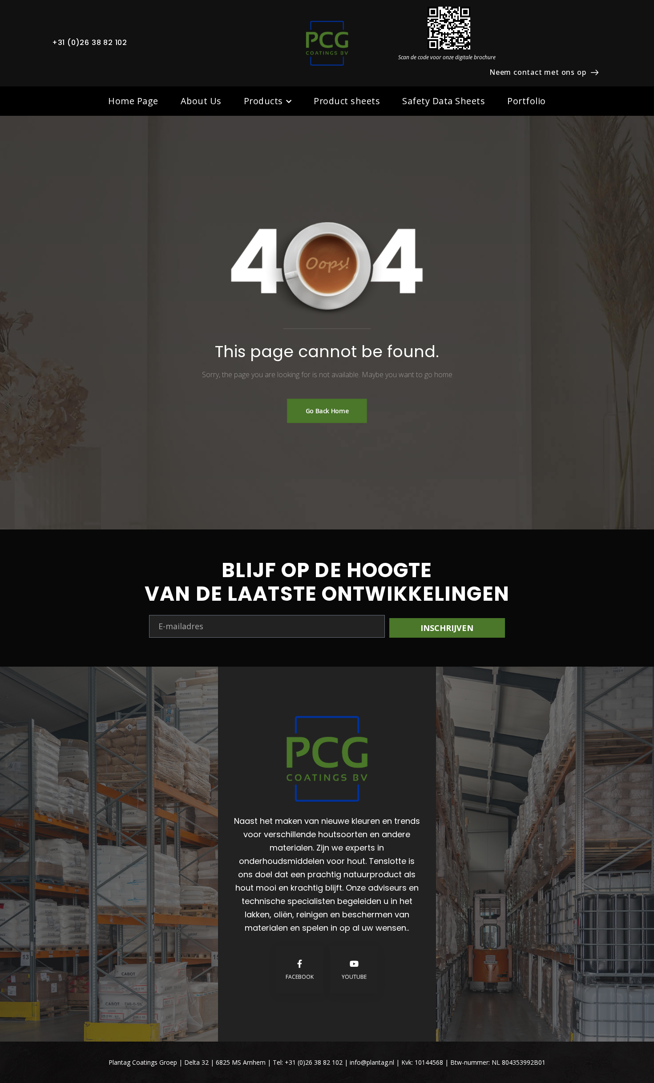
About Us (201, 101)
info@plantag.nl (373, 1062)
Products (263, 101)
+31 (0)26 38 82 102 (89, 42)
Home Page (133, 101)
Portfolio (526, 101)
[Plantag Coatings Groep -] (327, 43)
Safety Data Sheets (443, 101)
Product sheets (347, 101)
